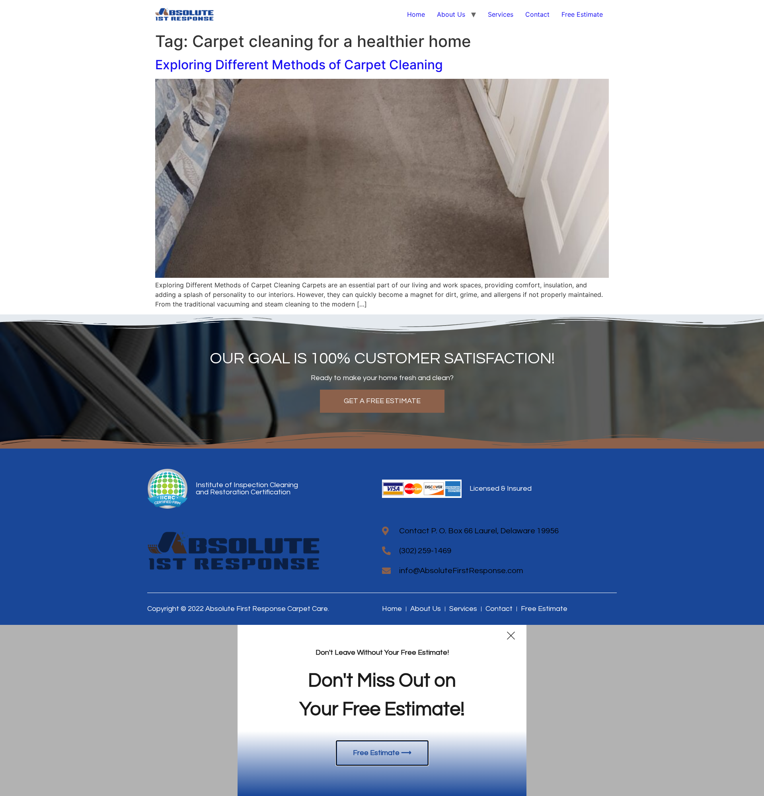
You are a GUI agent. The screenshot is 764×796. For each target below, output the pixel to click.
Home (416, 14)
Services (500, 14)
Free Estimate (582, 14)
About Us (451, 14)
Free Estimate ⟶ (382, 753)
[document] (382, 710)
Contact (537, 14)
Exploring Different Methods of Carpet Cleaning (299, 64)
